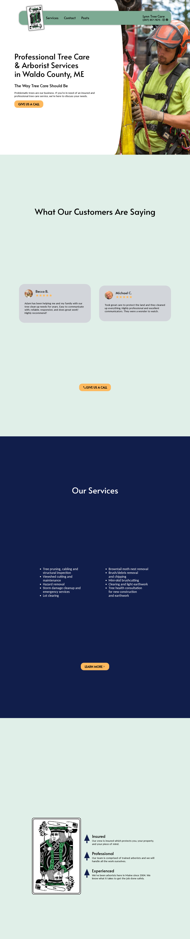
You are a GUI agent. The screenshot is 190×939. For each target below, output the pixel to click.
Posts (85, 18)
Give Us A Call (96, 387)
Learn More (93, 666)
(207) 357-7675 (151, 20)
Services (52, 18)
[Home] (31, 18)
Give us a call (28, 104)
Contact (70, 18)
